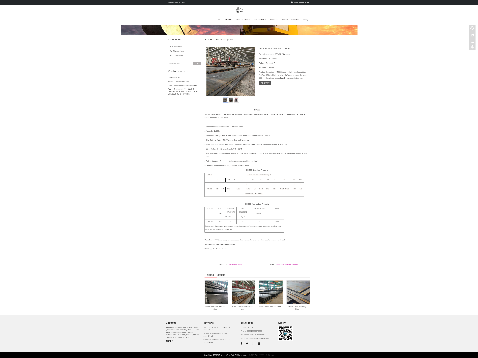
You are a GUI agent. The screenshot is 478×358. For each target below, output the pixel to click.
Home (219, 20)
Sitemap (271, 355)
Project (285, 20)
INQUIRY (265, 83)
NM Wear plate (176, 46)
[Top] (472, 48)
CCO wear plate (176, 56)
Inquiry (305, 20)
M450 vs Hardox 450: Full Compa (217, 327)
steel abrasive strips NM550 (287, 264)
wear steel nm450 (236, 264)
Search (197, 63)
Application (274, 20)
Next (252, 72)
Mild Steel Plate (260, 20)
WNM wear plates (177, 51)
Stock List (295, 20)
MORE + (169, 341)
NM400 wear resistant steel (270, 306)
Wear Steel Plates (243, 20)
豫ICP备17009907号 (259, 355)
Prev (210, 72)
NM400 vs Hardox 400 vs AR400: (217, 333)
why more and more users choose (217, 340)
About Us (228, 20)
